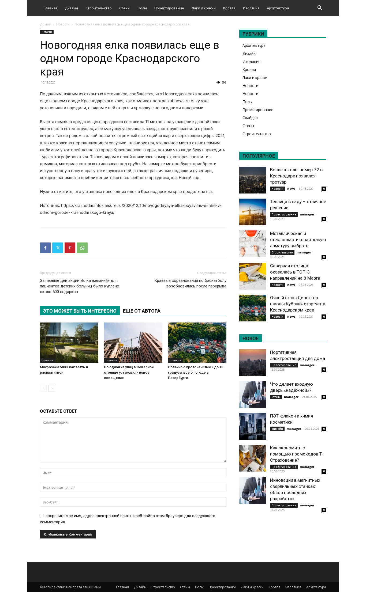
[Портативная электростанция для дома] (252, 362)
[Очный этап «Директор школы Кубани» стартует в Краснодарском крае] (252, 308)
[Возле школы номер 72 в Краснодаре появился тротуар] (252, 180)
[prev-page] (43, 388)
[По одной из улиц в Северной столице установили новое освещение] (133, 342)
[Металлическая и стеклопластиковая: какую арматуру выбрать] (252, 243)
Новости (63, 24)
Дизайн (71, 8)
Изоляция (251, 8)
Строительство (98, 8)
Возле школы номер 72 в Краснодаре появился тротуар (296, 176)
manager (307, 214)
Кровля (229, 8)
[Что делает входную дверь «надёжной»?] (252, 394)
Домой (45, 24)
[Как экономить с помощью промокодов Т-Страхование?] (252, 458)
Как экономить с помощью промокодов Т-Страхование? (297, 454)
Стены (124, 8)
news (291, 189)
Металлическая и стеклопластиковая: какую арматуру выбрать (298, 239)
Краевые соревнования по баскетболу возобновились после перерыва (190, 283)
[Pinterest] (70, 247)
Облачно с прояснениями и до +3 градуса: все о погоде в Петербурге (195, 372)
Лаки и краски (204, 8)
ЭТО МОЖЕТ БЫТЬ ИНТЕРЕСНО (80, 311)
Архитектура (278, 8)
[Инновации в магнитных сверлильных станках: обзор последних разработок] (252, 490)
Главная (51, 8)
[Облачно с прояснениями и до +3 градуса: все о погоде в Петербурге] (197, 342)
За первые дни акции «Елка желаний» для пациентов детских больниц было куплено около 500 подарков (79, 286)
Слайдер (250, 117)
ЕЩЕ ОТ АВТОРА (141, 311)
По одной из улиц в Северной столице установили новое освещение (129, 372)
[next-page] (51, 388)
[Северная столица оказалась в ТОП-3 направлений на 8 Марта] (252, 276)
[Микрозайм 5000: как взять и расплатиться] (69, 342)
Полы (142, 8)
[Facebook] (45, 247)
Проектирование (169, 8)
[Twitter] (57, 247)
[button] (319, 8)
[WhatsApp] (82, 247)
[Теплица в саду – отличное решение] (252, 212)
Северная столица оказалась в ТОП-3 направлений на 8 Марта (295, 272)
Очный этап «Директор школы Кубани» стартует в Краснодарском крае (297, 304)
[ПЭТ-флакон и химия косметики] (252, 426)
